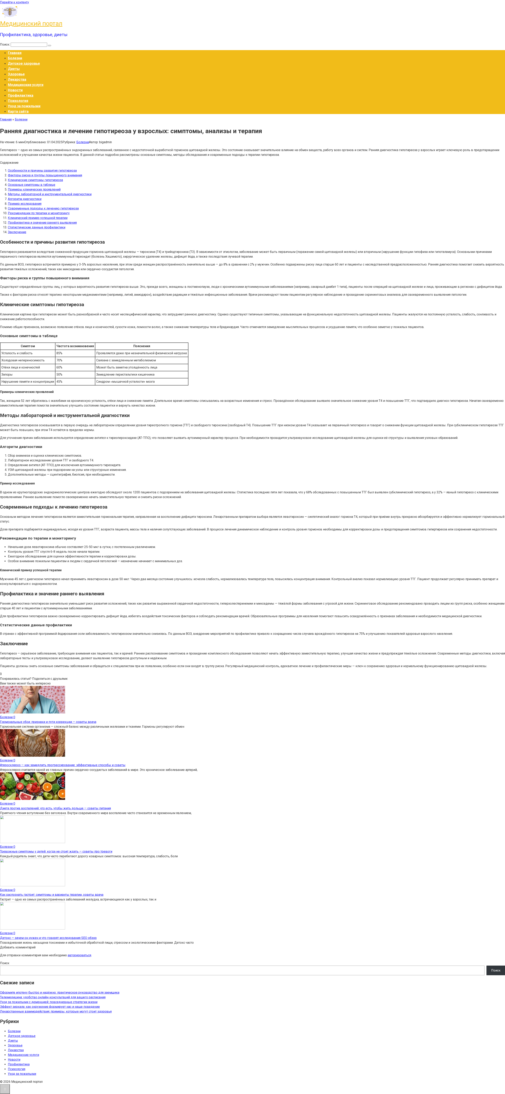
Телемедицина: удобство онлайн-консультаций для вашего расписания (53, 997)
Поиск (4, 963)
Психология (18, 101)
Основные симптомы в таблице (31, 185)
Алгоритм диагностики (24, 199)
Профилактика (20, 95)
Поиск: (5, 44)
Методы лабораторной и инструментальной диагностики (50, 194)
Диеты (14, 69)
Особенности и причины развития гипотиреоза (42, 170)
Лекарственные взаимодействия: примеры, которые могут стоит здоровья (56, 1011)
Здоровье (16, 74)
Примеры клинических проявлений (34, 189)
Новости (15, 90)
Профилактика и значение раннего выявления (42, 222)
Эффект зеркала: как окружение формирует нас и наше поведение (50, 1007)
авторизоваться (79, 955)
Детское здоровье (24, 63)
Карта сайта (18, 111)
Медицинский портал (31, 23)
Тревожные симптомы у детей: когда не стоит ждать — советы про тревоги (56, 851)
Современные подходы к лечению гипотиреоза (43, 208)
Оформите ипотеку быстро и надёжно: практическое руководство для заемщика (59, 992)
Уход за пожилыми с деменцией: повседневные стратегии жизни (48, 1002)
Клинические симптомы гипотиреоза (35, 180)
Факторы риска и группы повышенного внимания (45, 175)
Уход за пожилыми (24, 106)
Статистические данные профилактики (36, 227)
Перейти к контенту (14, 2)
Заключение (17, 232)
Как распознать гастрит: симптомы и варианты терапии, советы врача (51, 895)
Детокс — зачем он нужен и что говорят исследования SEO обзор (48, 938)
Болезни (15, 58)
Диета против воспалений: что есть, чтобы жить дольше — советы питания (55, 808)
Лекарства (17, 79)
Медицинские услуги (25, 85)
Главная (15, 53)
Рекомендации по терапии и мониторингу (39, 213)
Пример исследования (24, 204)
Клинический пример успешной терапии (37, 218)
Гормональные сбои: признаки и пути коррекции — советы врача (48, 722)
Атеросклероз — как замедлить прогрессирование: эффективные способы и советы (62, 765)
